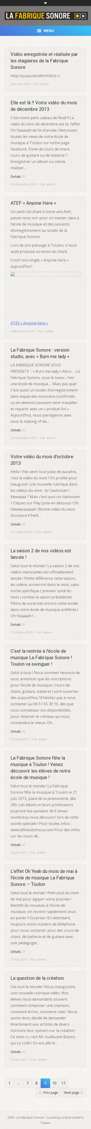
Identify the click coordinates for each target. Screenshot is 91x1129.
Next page (71, 1092)
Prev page (50, 1092)
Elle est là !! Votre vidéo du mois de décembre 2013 (43, 106)
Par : (41, 84)
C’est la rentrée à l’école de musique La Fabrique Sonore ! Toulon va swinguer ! (41, 657)
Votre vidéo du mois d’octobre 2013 (41, 460)
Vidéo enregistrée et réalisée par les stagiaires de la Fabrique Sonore (44, 60)
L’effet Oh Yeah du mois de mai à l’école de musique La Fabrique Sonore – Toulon (43, 877)
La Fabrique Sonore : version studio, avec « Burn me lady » (39, 353)
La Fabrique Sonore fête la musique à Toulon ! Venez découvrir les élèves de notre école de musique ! (40, 767)
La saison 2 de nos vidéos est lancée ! (40, 554)
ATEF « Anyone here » (29, 323)
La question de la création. (37, 978)
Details (15, 176)
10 (54, 1083)
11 (63, 1083)
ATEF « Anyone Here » (33, 203)
